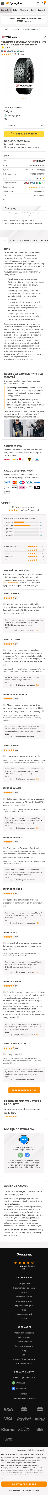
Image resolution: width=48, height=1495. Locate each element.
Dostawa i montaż (24, 1363)
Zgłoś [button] (7, 627)
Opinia (24, 1292)
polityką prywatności (30, 1217)
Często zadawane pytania (23, 240)
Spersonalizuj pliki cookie (24, 1490)
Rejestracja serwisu (24, 1296)
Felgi (15, 10)
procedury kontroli (11, 582)
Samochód (6, 10)
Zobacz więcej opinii (24, 1090)
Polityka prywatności (24, 1314)
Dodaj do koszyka (26, 134)
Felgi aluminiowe (24, 1341)
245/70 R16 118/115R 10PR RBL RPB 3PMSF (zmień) (25, 19)
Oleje (24, 1354)
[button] (24, 522)
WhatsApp (20, 1382)
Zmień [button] (43, 170)
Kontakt (24, 1393)
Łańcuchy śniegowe (24, 1346)
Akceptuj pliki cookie (24, 1484)
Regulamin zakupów (24, 1305)
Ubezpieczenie (24, 1283)
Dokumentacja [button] (11, 1116)
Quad (33, 10)
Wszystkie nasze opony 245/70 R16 (19, 220)
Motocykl (24, 10)
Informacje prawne (24, 1301)
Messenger (21, 1388)
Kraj (24, 1309)
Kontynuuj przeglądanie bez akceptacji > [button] (31, 1450)
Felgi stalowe (24, 1337)
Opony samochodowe (24, 1332)
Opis (4, 240)
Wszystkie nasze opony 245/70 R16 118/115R (23, 223)
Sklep (24, 1350)
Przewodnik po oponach (24, 1288)
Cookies (24, 1318)
